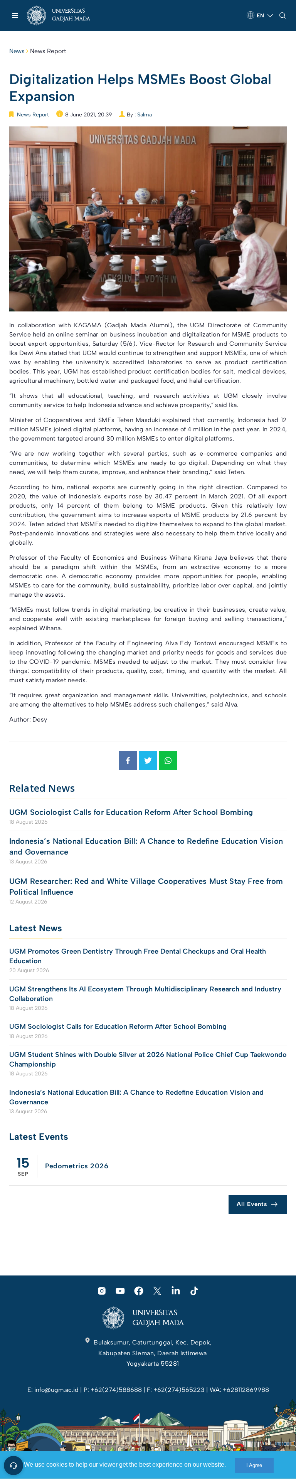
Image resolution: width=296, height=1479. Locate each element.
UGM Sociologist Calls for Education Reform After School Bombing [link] (131, 812)
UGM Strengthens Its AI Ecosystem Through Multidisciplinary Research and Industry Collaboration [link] (145, 994)
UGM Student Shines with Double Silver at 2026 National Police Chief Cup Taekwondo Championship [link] (148, 1059)
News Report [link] (48, 51)
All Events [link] (252, 1204)
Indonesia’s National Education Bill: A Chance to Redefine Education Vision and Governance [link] (146, 846)
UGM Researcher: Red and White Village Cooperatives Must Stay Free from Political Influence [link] (146, 887)
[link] (65, 15)
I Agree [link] (254, 1465)
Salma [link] (144, 114)
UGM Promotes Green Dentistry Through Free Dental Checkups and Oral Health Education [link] (137, 956)
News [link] (17, 51)
